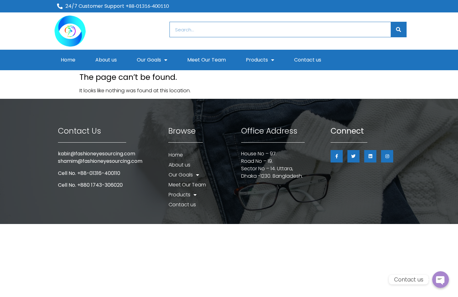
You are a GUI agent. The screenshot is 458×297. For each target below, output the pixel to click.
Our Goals (149, 59)
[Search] (398, 29)
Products (257, 59)
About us (106, 59)
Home (68, 59)
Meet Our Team (206, 59)
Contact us (307, 59)
